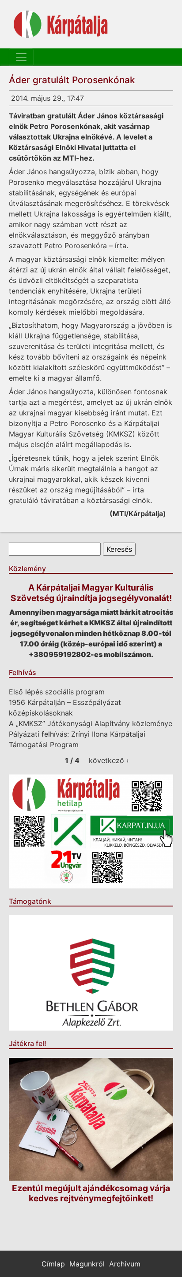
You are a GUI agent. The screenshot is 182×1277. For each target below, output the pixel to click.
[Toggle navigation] (21, 57)
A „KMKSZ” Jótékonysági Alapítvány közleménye (90, 723)
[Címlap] (60, 24)
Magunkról (87, 1263)
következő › (109, 760)
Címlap (53, 1263)
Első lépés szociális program (57, 691)
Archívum (124, 1263)
